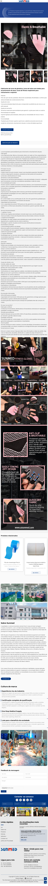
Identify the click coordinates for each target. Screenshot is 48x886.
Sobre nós (3, 829)
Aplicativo (3, 836)
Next (45, 46)
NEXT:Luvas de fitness (6, 134)
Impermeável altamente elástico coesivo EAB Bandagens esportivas (36, 564)
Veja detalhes (12, 569)
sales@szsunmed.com (33, 864)
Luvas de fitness (28, 10)
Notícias (3, 834)
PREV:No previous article (6, 133)
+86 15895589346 (38, 866)
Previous (3, 46)
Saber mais (23, 839)
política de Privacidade (7, 840)
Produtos (12, 10)
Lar (9, 10)
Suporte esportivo (19, 10)
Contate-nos (6, 678)
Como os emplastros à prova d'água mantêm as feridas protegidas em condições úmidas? (33, 831)
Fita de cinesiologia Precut (12, 562)
